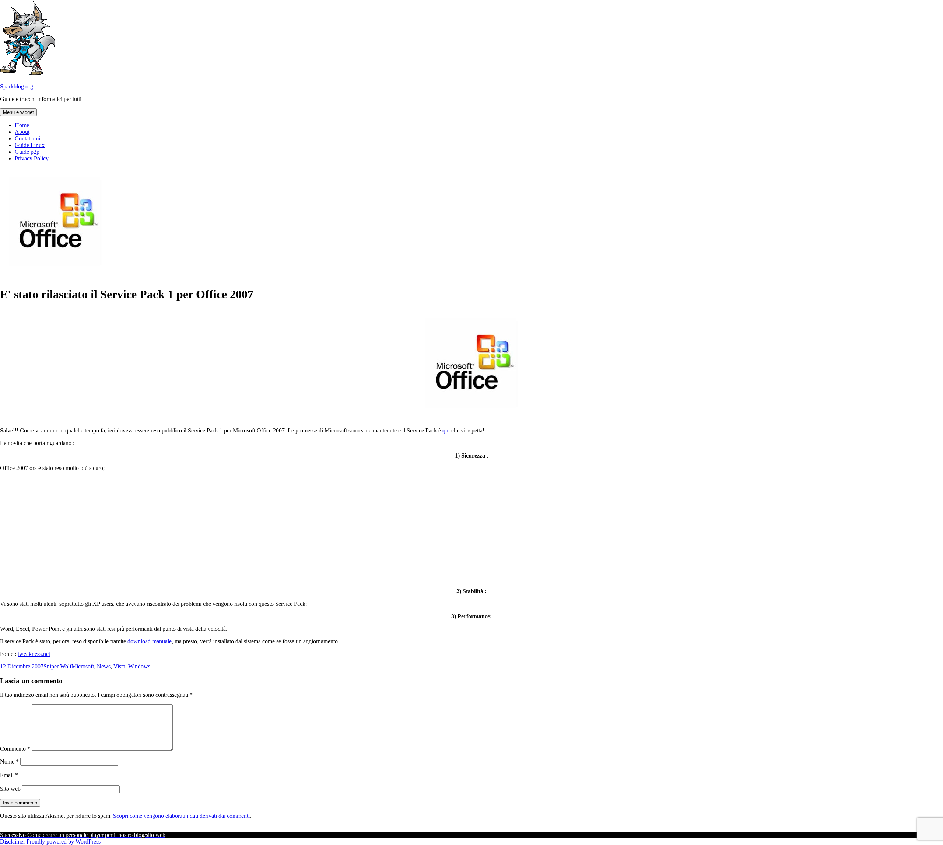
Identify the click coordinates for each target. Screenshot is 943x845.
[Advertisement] (471, 529)
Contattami (27, 138)
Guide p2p (27, 152)
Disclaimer (12, 841)
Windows (139, 666)
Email (9, 775)
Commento (15, 748)
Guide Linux (30, 145)
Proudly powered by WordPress (64, 841)
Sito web (10, 789)
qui (446, 430)
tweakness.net (34, 654)
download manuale (149, 641)
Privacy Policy (32, 158)
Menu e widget (18, 112)
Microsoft (82, 666)
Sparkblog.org (16, 86)
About (22, 132)
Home (22, 125)
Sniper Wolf (57, 666)
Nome (9, 761)
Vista (119, 666)
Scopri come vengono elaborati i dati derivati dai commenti (181, 816)
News (104, 666)
